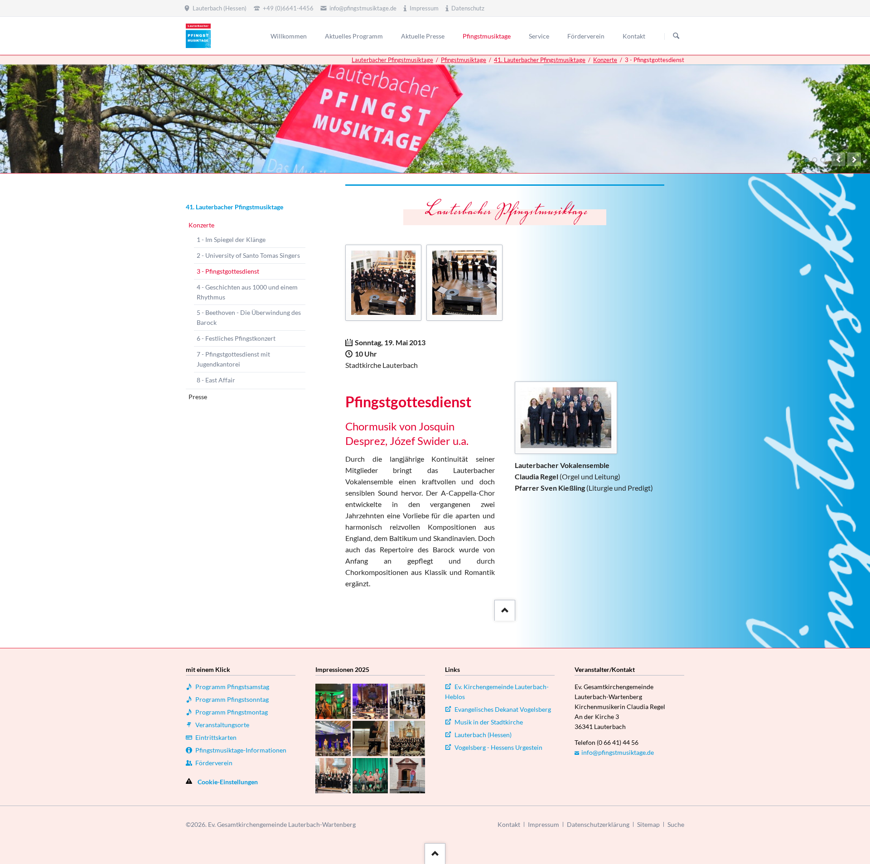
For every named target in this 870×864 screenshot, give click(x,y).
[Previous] (838, 159)
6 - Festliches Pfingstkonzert (236, 338)
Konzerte (605, 59)
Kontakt (509, 824)
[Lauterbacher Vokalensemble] (566, 417)
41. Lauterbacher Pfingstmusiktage (539, 59)
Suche (675, 824)
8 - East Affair (216, 380)
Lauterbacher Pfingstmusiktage (392, 59)
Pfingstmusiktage (463, 59)
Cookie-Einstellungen (228, 782)
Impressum (543, 824)
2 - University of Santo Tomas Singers (248, 255)
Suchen (676, 36)
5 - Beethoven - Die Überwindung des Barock (249, 317)
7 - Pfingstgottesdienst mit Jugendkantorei (233, 359)
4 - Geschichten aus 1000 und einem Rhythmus (247, 292)
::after (503, 608)
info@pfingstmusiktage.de (617, 752)
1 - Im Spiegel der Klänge (231, 239)
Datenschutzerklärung (598, 824)
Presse (197, 397)
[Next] (854, 159)
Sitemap (648, 824)
